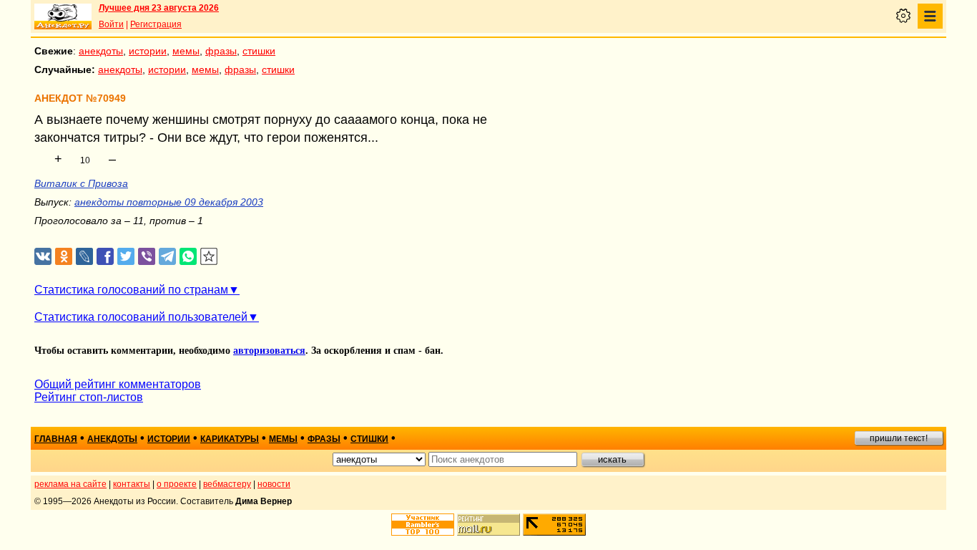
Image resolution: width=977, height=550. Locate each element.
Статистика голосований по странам (131, 290)
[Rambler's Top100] (422, 524)
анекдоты (101, 51)
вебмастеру (227, 484)
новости (273, 484)
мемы (186, 51)
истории (148, 51)
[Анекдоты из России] (63, 16)
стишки (258, 51)
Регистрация (156, 24)
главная (55, 439)
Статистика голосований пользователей (140, 317)
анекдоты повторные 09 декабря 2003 (168, 202)
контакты (131, 484)
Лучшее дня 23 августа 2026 (159, 8)
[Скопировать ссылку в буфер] (209, 257)
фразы (221, 51)
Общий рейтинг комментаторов (117, 384)
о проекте (177, 484)
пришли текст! (899, 438)
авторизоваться (269, 350)
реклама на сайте (70, 484)
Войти (111, 24)
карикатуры (229, 439)
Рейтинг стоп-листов (88, 397)
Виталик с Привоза (81, 183)
